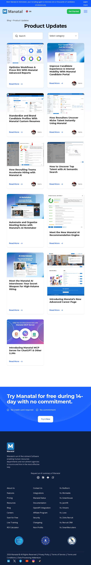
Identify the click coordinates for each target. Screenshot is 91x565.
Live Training (12, 522)
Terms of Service (58, 554)
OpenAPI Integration (41, 508)
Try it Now (45, 419)
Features (10, 493)
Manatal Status (39, 498)
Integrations (38, 493)
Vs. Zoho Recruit (66, 517)
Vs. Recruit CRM (66, 522)
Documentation (39, 503)
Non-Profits (38, 527)
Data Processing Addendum (29, 557)
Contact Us (37, 488)
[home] (12, 11)
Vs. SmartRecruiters (68, 527)
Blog (9, 508)
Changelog (37, 522)
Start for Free (12, 517)
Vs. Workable (65, 493)
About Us (11, 488)
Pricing (10, 498)
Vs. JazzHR (64, 503)
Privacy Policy (43, 554)
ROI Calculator (13, 527)
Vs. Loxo (63, 512)
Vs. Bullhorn (65, 488)
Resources (11, 503)
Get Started (74, 11)
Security (36, 517)
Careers (10, 512)
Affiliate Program (40, 512)
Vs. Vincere (64, 508)
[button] (28, 11)
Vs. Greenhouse (66, 498)
